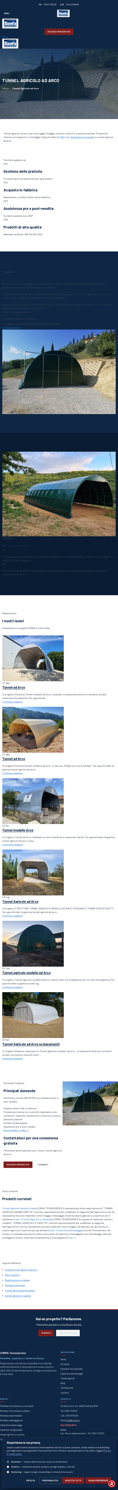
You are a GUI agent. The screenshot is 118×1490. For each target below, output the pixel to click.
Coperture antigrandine (11, 1430)
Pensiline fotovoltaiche (72, 1369)
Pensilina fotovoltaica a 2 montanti (16, 1406)
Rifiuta (30, 1480)
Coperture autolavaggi (72, 1373)
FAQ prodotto (12, 1275)
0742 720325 (50, 4)
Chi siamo (65, 1364)
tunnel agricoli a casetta (18, 1295)
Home (5, 88)
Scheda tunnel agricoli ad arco (21, 1269)
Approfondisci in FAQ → (16, 1130)
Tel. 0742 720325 (68, 1333)
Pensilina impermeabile (11, 1415)
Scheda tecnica (11, 327)
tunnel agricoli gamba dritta (20, 1290)
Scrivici (46, 1333)
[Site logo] (63, 13)
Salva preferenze (98, 1480)
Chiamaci (43, 1164)
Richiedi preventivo (59, 31)
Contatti (65, 1392)
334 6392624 (72, 4)
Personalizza (50, 1480)
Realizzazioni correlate (17, 1280)
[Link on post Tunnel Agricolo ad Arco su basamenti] (59, 835)
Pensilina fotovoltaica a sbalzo (15, 1411)
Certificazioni (67, 1388)
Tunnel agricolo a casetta (12, 1434)
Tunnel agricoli (68, 1378)
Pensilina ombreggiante (11, 1420)
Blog (63, 1383)
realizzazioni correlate (82, 137)
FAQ (62, 137)
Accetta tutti (73, 1480)
